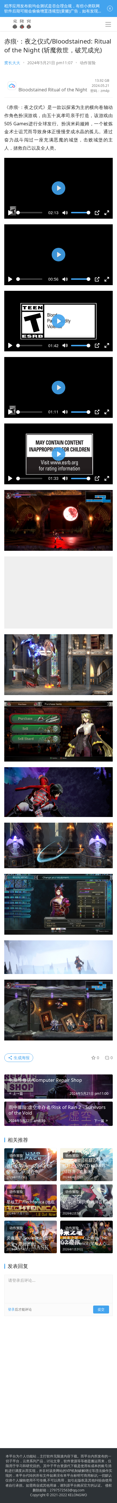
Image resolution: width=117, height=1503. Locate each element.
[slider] (29, 212)
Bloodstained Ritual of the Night (52, 90)
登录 (11, 1298)
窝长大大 (12, 62)
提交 (101, 1298)
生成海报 (21, 1046)
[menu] (108, 24)
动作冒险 (88, 62)
